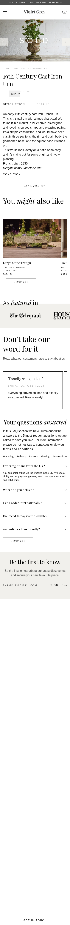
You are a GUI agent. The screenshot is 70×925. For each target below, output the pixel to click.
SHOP (6, 68)
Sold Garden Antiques (29, 68)
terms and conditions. (18, 449)
